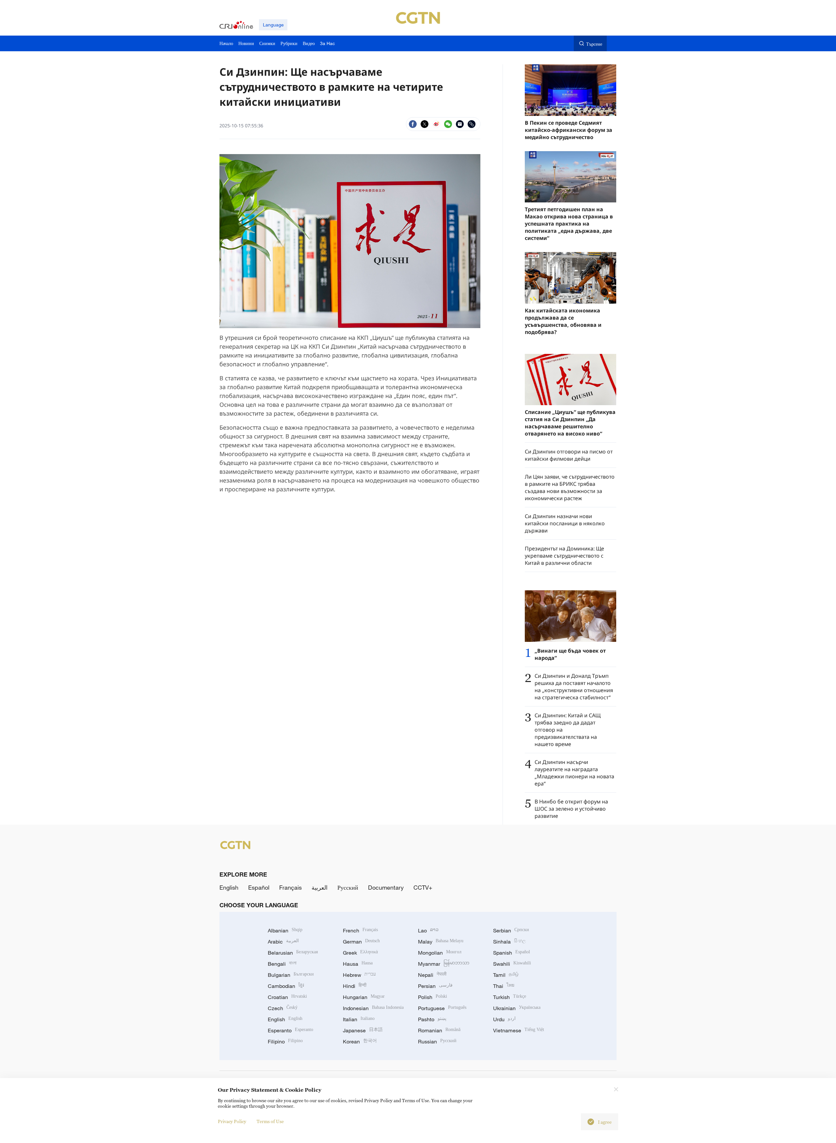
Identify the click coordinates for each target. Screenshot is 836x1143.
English (228, 887)
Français (290, 887)
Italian (359, 1019)
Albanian (285, 930)
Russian (437, 1041)
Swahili (512, 963)
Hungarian (364, 997)
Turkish (509, 997)
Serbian (511, 930)
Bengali (282, 963)
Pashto (432, 1019)
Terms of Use (270, 1121)
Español (258, 887)
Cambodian (286, 986)
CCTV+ (422, 887)
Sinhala (509, 941)
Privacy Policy (232, 1121)
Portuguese (442, 1008)
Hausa (358, 963)
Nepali (432, 975)
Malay (440, 941)
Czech (282, 1008)
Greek (360, 952)
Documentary (386, 887)
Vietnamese (518, 1030)
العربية (320, 887)
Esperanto (290, 1030)
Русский (347, 887)
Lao (428, 930)
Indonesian (373, 1008)
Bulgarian (291, 975)
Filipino (285, 1041)
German (361, 941)
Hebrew (359, 975)
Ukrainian (516, 1008)
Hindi (354, 986)
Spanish (511, 952)
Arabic (283, 941)
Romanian (439, 1030)
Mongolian (439, 952)
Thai (503, 986)
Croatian (287, 997)
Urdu (504, 1019)
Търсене (594, 44)
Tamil (506, 975)
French (360, 930)
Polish (432, 997)
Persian (435, 986)
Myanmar (443, 963)
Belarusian (293, 952)
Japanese (363, 1030)
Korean (360, 1041)
